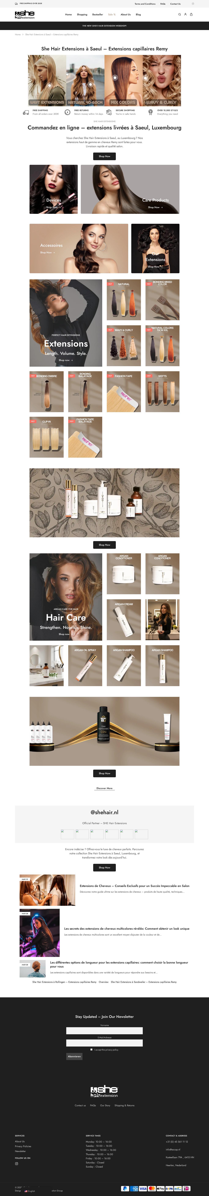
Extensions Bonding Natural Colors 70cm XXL (162, 342)
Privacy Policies (23, 1146)
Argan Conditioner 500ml (162, 570)
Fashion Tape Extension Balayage (85, 434)
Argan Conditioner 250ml (124, 570)
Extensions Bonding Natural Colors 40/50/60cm (123, 296)
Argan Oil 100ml (162, 616)
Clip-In (46, 429)
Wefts (162, 384)
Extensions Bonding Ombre (46, 388)
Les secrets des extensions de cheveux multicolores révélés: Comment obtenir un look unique (126, 928)
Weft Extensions (162, 388)
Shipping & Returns (124, 1105)
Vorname (104, 1025)
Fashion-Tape (124, 382)
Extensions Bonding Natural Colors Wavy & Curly (123, 342)
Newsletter (20, 1151)
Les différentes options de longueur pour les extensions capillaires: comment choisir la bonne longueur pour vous (119, 964)
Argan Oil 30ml (46, 662)
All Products (162, 290)
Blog (138, 14)
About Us (126, 14)
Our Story (105, 1105)
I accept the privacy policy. (106, 1049)
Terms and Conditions (145, 4)
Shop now (64, 360)
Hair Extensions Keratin (123, 289)
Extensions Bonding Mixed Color (162, 296)
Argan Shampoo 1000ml (123, 662)
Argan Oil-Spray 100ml (85, 662)
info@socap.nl (173, 1149)
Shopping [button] (82, 14)
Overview (103, 982)
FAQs (162, 4)
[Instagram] (16, 1164)
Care (124, 564)
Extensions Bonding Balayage (85, 388)
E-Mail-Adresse (104, 1037)
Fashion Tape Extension (124, 388)
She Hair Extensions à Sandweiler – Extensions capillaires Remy (144, 982)
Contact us (80, 1105)
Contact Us (175, 4)
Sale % (112, 14)
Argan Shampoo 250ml (162, 662)
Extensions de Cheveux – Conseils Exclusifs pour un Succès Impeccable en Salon (134, 886)
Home (68, 14)
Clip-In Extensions (46, 433)
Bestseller (97, 14)
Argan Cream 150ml (124, 616)
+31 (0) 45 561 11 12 (177, 1141)
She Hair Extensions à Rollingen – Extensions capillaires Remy (64, 982)
